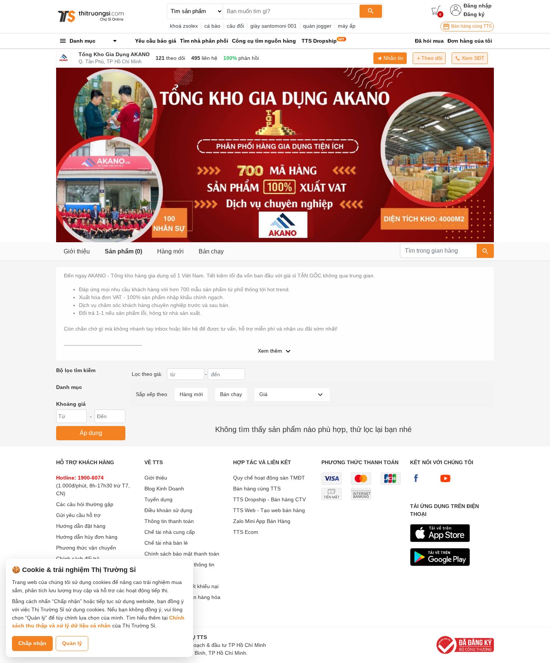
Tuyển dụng (158, 499)
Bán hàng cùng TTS (471, 26)
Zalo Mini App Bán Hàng (261, 521)
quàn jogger (317, 26)
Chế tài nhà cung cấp (169, 532)
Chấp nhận (32, 643)
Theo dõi (431, 58)
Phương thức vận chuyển (86, 548)
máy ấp (346, 26)
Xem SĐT (472, 58)
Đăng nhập (478, 6)
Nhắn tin (392, 58)
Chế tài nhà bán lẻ (166, 543)
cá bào (212, 26)
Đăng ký (474, 14)
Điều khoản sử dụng (168, 510)
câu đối (235, 26)
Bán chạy (211, 251)
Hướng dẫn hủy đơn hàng (86, 537)
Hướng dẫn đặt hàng (81, 526)
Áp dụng (91, 433)
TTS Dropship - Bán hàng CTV (269, 499)
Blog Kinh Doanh (164, 489)
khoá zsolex (184, 26)
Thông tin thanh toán (169, 521)
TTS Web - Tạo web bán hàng (269, 510)
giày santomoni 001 (273, 26)
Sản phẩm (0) (123, 251)
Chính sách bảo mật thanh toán (181, 554)
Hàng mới (170, 251)
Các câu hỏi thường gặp (84, 504)
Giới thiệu (77, 251)
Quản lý (72, 643)
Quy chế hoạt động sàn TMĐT (269, 478)
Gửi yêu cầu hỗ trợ (78, 515)
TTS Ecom (245, 532)
